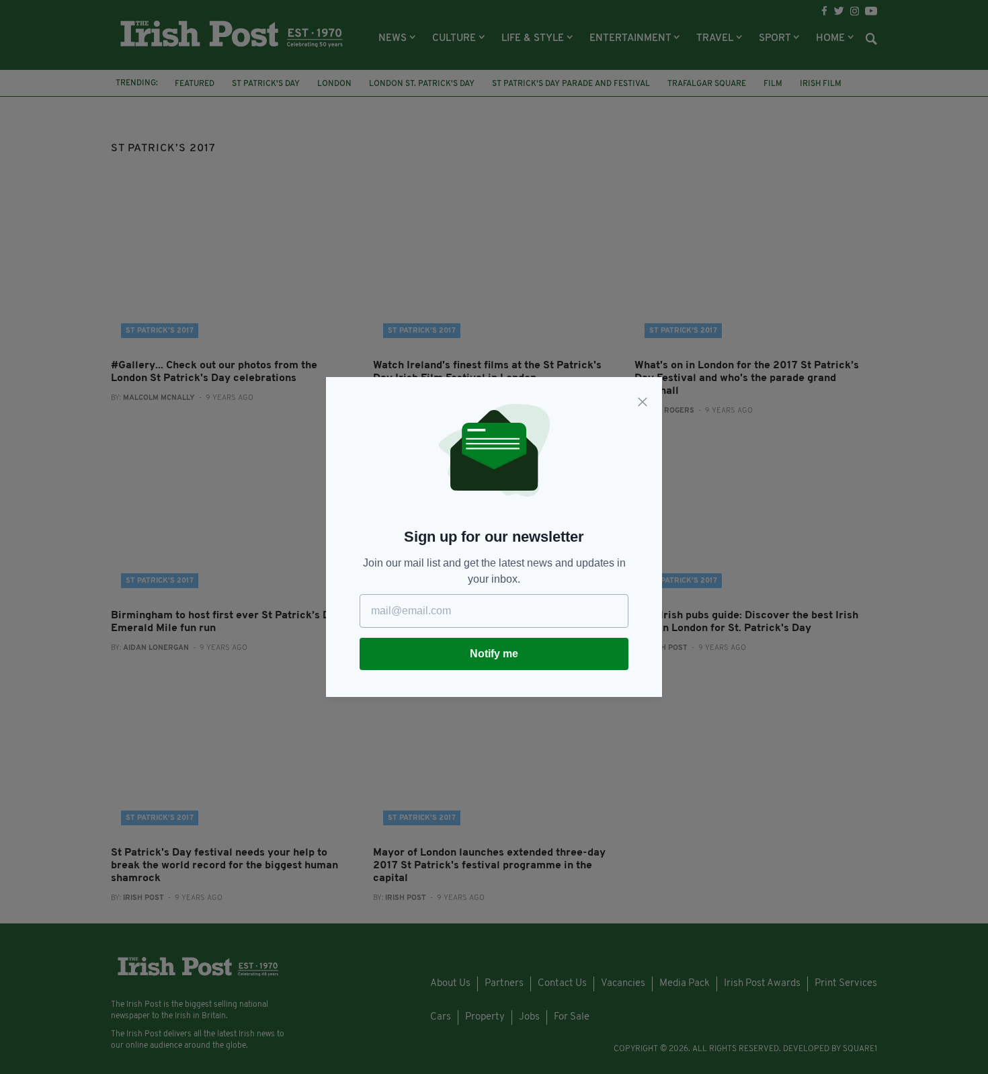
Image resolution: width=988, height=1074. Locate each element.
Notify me (494, 653)
